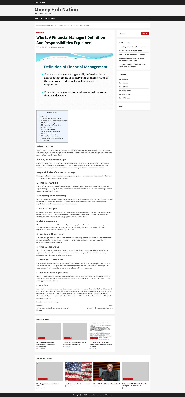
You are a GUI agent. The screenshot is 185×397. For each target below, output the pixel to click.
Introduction (42, 116)
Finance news (123, 83)
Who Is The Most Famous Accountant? (132, 54)
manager (56, 302)
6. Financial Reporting (48, 134)
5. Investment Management (50, 131)
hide (56, 112)
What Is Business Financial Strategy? (100, 307)
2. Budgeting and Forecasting (50, 125)
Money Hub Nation (56, 9)
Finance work (40, 32)
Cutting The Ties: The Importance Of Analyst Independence (75, 331)
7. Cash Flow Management (49, 136)
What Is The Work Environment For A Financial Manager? (52, 308)
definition (43, 302)
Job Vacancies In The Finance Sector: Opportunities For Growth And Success (101, 331)
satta (120, 106)
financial (50, 302)
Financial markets (125, 90)
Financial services (125, 94)
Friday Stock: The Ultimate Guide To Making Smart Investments (135, 371)
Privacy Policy (50, 19)
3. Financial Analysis (47, 127)
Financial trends (124, 98)
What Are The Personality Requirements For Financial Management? (48, 331)
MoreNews (99, 395)
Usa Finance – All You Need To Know (131, 51)
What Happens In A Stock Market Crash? (132, 47)
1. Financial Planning (47, 123)
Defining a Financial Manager (50, 118)
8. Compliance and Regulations (51, 138)
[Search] (150, 19)
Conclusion (45, 140)
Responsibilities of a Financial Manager (53, 120)
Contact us (38, 19)
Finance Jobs (123, 79)
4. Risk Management (47, 129)
